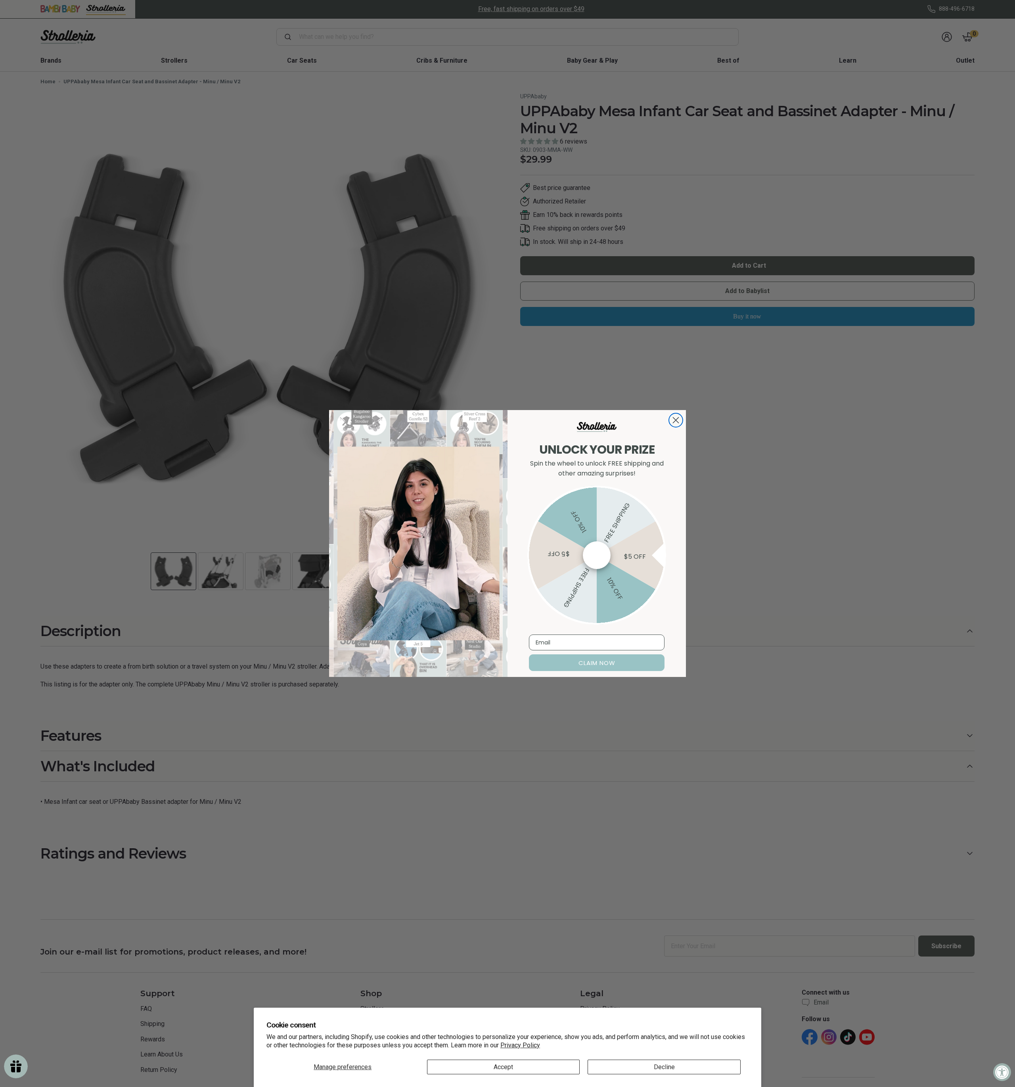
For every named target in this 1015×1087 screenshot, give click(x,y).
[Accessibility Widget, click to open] (1002, 1072)
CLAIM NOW (596, 663)
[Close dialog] (676, 420)
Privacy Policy (520, 1045)
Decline (664, 1067)
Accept (503, 1067)
